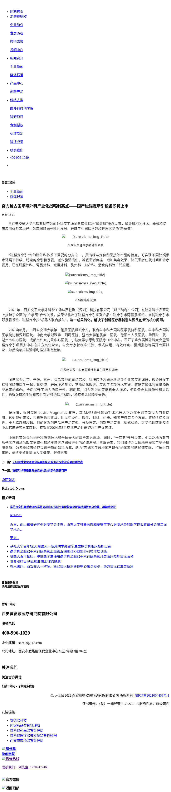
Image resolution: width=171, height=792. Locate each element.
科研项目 (16, 117)
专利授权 (16, 125)
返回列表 (8, 480)
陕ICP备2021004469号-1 (152, 695)
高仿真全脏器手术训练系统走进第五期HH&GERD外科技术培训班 (58, 551)
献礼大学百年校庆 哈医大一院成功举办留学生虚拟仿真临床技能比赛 (60, 546)
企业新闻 (16, 66)
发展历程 (16, 33)
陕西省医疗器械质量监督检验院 (33, 735)
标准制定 (16, 133)
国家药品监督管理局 (25, 725)
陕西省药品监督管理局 (26, 730)
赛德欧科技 (18, 720)
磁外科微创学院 (21, 108)
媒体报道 (16, 75)
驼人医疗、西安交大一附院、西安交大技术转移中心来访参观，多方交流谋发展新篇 (71, 566)
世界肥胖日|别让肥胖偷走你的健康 (35, 561)
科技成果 (16, 142)
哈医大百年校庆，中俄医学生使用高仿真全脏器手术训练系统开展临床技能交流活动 (71, 556)
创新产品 (16, 92)
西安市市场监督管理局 (26, 740)
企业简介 (16, 25)
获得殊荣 (16, 41)
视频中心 (16, 50)
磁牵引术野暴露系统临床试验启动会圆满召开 (40, 470)
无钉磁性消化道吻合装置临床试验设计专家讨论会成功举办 (48, 462)
